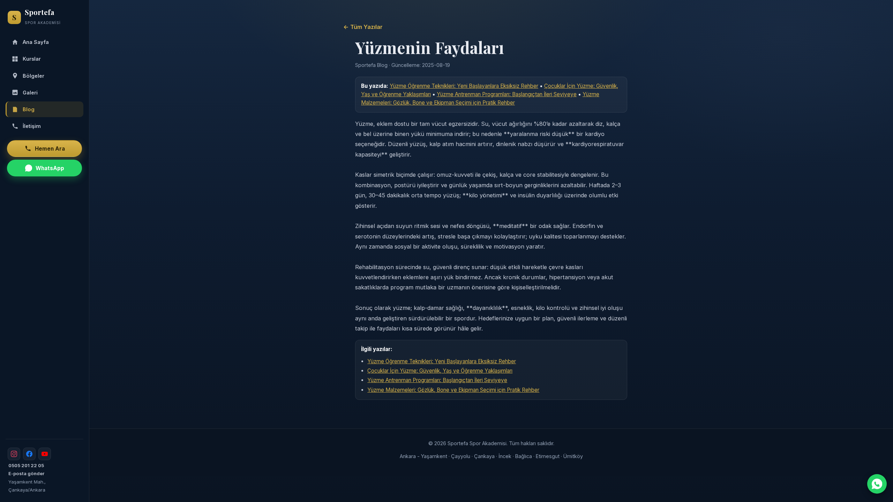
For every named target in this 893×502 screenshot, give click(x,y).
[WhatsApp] (877, 484)
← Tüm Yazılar (363, 26)
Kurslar (32, 59)
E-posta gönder (26, 473)
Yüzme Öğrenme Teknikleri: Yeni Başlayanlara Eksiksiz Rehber (464, 86)
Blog (29, 109)
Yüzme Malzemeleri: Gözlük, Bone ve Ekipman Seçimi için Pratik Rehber (453, 390)
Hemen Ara (50, 148)
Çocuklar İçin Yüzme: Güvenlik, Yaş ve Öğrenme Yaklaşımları (439, 370)
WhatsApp (50, 168)
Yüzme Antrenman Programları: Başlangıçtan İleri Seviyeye (507, 94)
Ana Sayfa (36, 42)
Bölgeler (33, 76)
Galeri (30, 93)
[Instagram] (14, 454)
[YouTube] (44, 454)
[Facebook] (29, 454)
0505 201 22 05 (26, 465)
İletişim (32, 126)
